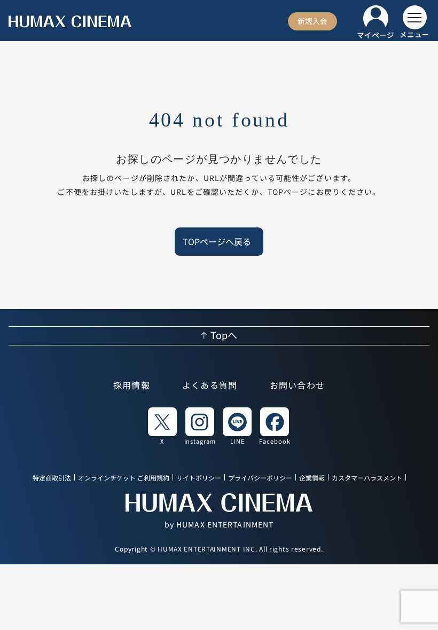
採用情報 (131, 386)
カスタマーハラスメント (367, 478)
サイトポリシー (198, 478)
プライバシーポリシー (260, 478)
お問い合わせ (297, 386)
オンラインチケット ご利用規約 (123, 478)
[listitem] (162, 425)
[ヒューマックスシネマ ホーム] (70, 21)
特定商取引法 (52, 478)
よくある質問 (210, 386)
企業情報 (312, 478)
